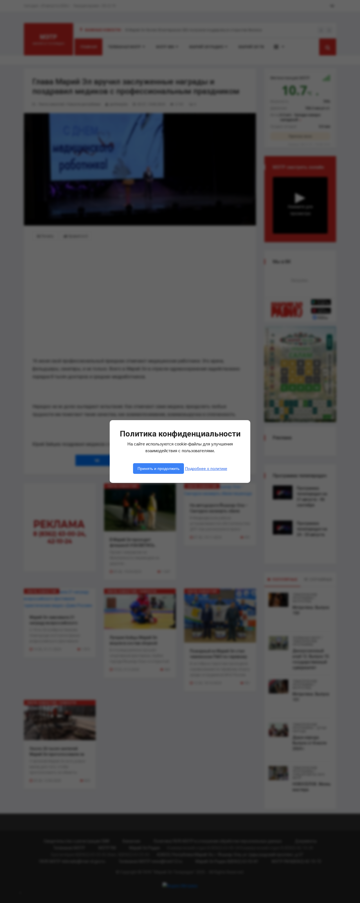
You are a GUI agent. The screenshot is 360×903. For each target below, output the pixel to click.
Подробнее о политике (206, 468)
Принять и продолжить (158, 468)
